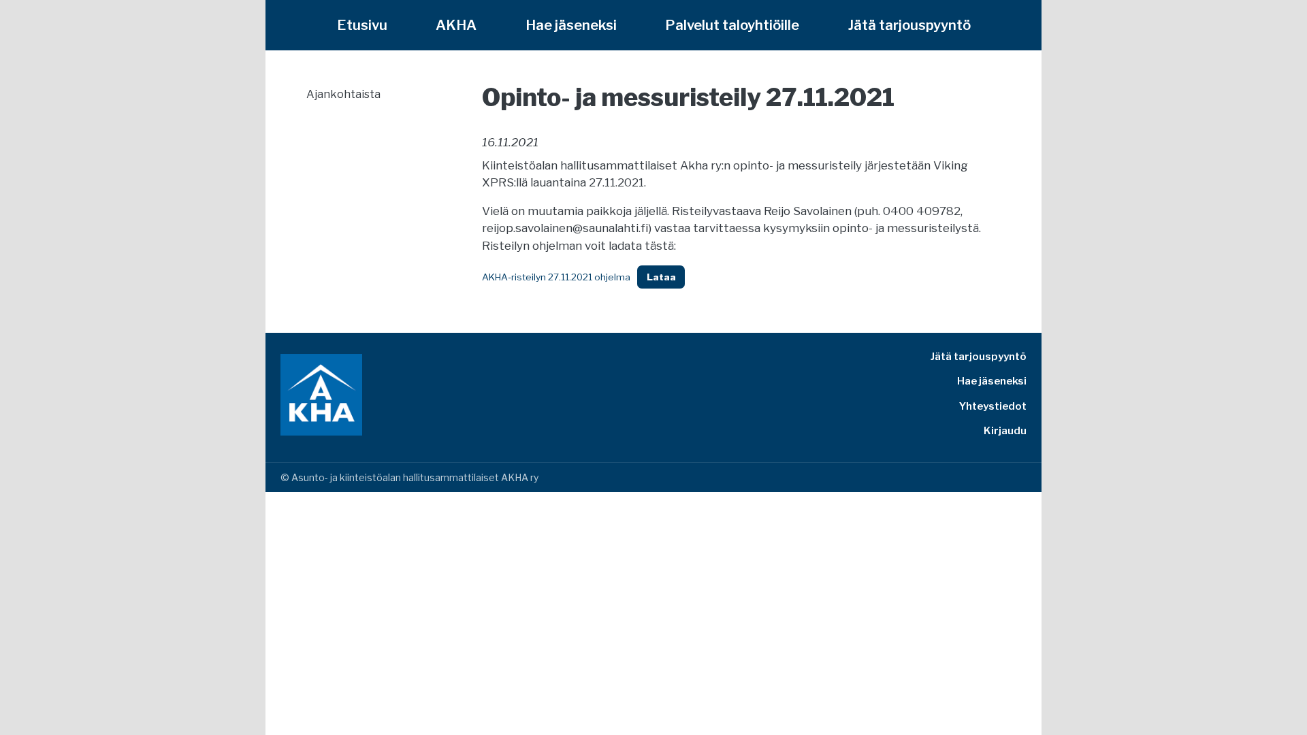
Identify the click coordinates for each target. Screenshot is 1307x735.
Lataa (661, 277)
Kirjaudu (1005, 431)
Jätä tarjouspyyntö (909, 25)
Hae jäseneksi (571, 25)
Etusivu (362, 25)
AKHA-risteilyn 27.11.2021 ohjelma (556, 277)
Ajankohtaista (343, 94)
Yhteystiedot (993, 406)
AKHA (456, 25)
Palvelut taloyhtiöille (732, 25)
